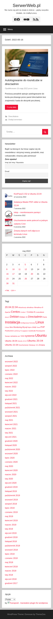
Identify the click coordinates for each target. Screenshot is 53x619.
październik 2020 (12, 449)
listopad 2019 (11, 491)
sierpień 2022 (11, 366)
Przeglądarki (24, 331)
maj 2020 (9, 466)
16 (7, 274)
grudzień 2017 (11, 583)
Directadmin (35, 316)
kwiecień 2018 (11, 567)
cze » (13, 290)
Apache (7, 312)
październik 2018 (12, 546)
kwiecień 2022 (11, 382)
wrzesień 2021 (11, 412)
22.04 (15, 307)
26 (26, 279)
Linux (35, 88)
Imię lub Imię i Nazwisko (14, 162)
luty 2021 (9, 433)
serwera (13, 336)
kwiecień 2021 (11, 424)
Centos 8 (31, 312)
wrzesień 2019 (11, 500)
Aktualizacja (22, 307)
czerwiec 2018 (11, 558)
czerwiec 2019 (11, 512)
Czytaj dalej (11, 107)
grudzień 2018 (11, 537)
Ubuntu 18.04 (11, 341)
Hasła (45, 317)
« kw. (7, 290)
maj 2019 (9, 516)
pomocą (17, 331)
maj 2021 (9, 420)
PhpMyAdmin (9, 331)
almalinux (30, 307)
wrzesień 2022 (11, 362)
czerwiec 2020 (11, 462)
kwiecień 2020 (11, 470)
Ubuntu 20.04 (35, 340)
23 (7, 279)
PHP (43, 327)
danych (7, 317)
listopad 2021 (11, 403)
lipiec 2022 (10, 370)
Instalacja (12, 322)
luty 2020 (9, 479)
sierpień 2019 (11, 504)
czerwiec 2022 (11, 374)
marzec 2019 (10, 525)
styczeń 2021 (11, 437)
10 (13, 269)
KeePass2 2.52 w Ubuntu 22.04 (28, 194)
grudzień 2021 (11, 399)
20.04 (8, 307)
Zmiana (42, 345)
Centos (15, 311)
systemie (30, 336)
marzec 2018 (10, 571)
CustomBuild (39, 312)
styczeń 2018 (11, 579)
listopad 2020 (11, 445)
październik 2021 (12, 408)
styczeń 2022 (11, 395)
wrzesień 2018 (11, 550)
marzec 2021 (10, 428)
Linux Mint (9, 327)
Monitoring (17, 327)
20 (32, 274)
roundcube (32, 331)
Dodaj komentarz (15, 120)
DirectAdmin (13, 116)
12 (26, 269)
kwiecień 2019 (11, 520)
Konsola (32, 323)
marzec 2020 (10, 474)
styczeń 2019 (11, 533)
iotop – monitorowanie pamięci (27, 212)
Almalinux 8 (38, 307)
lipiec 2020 (10, 458)
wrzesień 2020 (11, 454)
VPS (37, 345)
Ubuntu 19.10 (22, 341)
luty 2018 (9, 575)
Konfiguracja (24, 323)
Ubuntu (41, 335)
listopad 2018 (11, 541)
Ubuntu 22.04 (11, 345)
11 (19, 269)
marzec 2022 (10, 387)
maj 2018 (9, 562)
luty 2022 (9, 391)
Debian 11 (23, 317)
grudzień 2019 (11, 487)
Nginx (30, 327)
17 (13, 274)
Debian (14, 316)
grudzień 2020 (11, 441)
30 (7, 283)
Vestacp (32, 345)
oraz (34, 327)
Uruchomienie (23, 345)
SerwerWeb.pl (26, 5)
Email (7, 171)
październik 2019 (12, 495)
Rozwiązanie (40, 331)
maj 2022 (9, 378)
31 (13, 283)
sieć (18, 336)
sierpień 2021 (11, 416)
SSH (22, 336)
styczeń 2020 (11, 483)
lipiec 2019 (10, 508)
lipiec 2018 (10, 554)
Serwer (7, 336)
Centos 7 (23, 312)
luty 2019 (9, 529)
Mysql (24, 327)
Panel (38, 327)
